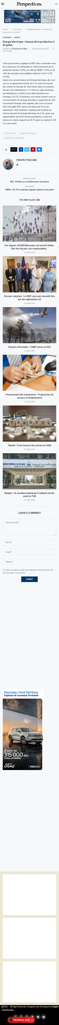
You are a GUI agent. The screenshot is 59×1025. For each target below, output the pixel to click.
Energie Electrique (27, 133)
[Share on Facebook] (21, 149)
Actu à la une (10, 133)
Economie (17, 29)
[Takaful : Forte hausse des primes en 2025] (29, 424)
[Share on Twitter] (27, 149)
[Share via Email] (39, 149)
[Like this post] (15, 149)
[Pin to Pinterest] (33, 149)
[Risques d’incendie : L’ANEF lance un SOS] (29, 325)
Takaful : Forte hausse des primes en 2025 (29, 445)
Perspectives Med (19, 49)
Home (5, 29)
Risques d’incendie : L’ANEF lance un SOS (30, 347)
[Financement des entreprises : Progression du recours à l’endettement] (29, 373)
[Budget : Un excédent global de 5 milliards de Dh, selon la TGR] (29, 471)
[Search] (56, 4)
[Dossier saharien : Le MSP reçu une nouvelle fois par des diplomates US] (29, 274)
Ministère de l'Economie (14, 138)
